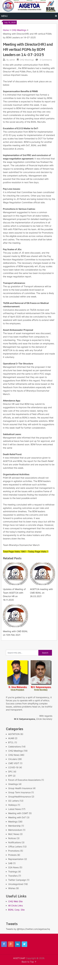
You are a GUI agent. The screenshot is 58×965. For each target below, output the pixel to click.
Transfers (13, 875)
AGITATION (14, 734)
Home (6, 30)
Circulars (12, 759)
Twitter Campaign (17, 880)
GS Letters (13, 800)
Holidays (12, 805)
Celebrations (14, 746)
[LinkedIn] (17, 944)
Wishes (11, 888)
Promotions (13, 850)
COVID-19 (13, 767)
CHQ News (13, 755)
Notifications (14, 842)
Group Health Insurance (20, 788)
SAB (10, 863)
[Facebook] (4, 944)
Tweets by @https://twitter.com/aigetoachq (28, 929)
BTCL (11, 742)
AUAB (11, 738)
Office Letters (15, 846)
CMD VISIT (13, 763)
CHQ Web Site (15, 901)
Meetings (12, 821)
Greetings (13, 784)
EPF (10, 775)
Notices (12, 838)
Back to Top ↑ (29, 961)
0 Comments (46, 59)
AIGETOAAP (19, 958)
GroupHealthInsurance (19, 796)
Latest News (14, 809)
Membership (14, 825)
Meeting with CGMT (18, 813)
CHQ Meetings (19, 30)
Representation (16, 859)
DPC (10, 771)
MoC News (13, 834)
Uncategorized (15, 884)
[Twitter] (24, 944)
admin (12, 59)
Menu (4, 16)
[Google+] (11, 944)
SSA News (13, 867)
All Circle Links (15, 905)
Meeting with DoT (17, 817)
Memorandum (15, 830)
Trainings (12, 871)
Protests (12, 855)
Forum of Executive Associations (24, 780)
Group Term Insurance (19, 792)
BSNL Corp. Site (16, 909)
